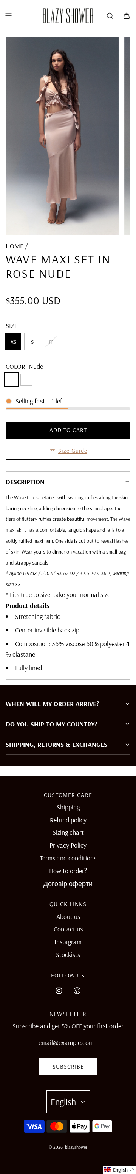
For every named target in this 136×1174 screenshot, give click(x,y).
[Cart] (126, 16)
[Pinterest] (77, 990)
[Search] (110, 16)
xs (13, 341)
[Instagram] (59, 990)
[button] (119, 1170)
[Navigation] (8, 16)
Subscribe (68, 1066)
